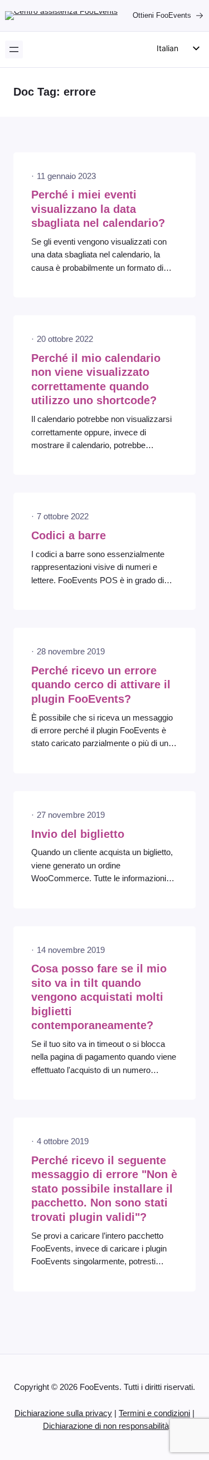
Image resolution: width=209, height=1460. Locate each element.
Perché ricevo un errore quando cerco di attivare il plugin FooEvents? (101, 684)
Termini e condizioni (154, 1413)
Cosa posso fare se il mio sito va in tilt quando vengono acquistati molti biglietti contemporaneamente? (99, 996)
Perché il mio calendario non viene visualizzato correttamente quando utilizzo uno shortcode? (96, 379)
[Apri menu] (14, 49)
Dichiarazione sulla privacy (63, 1413)
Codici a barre (68, 535)
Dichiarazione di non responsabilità (106, 1426)
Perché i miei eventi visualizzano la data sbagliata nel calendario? (98, 208)
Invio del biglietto (77, 834)
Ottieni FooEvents (162, 15)
